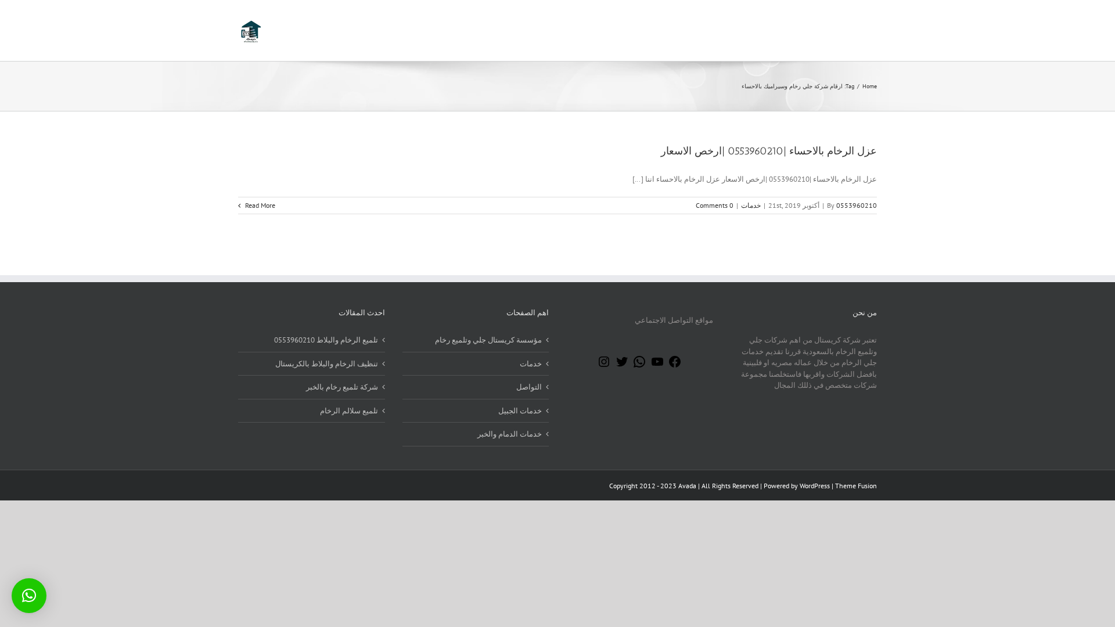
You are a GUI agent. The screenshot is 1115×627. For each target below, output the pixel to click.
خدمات (751, 205)
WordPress (815, 485)
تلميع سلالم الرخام (349, 411)
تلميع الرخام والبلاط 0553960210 (326, 340)
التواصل (529, 387)
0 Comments (714, 205)
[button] (29, 595)
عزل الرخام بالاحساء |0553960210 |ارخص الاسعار (769, 151)
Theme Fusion (856, 485)
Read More (259, 205)
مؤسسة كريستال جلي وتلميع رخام (488, 340)
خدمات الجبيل (520, 411)
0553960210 (856, 205)
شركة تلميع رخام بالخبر (342, 387)
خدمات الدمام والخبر (509, 434)
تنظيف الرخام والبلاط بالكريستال (326, 364)
